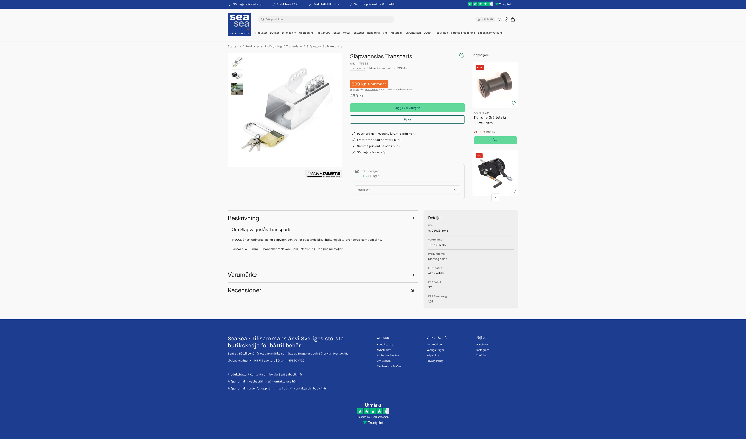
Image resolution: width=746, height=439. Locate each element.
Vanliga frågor (435, 350)
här (299, 374)
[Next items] (495, 197)
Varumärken (413, 32)
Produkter (261, 32)
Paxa (407, 119)
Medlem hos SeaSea (389, 366)
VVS (385, 32)
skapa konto (371, 89)
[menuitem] (261, 33)
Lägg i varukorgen (407, 108)
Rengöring (373, 32)
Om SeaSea (384, 360)
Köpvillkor (433, 355)
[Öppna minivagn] (513, 19)
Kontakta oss (385, 344)
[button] (323, 218)
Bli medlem (289, 32)
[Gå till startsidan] (239, 24)
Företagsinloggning (463, 32)
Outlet (427, 32)
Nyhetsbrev (384, 350)
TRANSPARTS (437, 245)
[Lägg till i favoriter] (514, 103)
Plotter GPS (323, 32)
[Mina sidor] (506, 19)
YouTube (481, 355)
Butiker (274, 32)
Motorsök (397, 32)
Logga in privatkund (490, 32)
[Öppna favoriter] (500, 19)
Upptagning (306, 32)
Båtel (336, 32)
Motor (346, 32)
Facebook (482, 344)
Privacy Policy (435, 360)
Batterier (358, 32)
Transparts (357, 68)
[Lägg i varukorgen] (495, 140)
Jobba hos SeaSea (388, 355)
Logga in (354, 89)
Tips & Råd (441, 32)
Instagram (482, 350)
